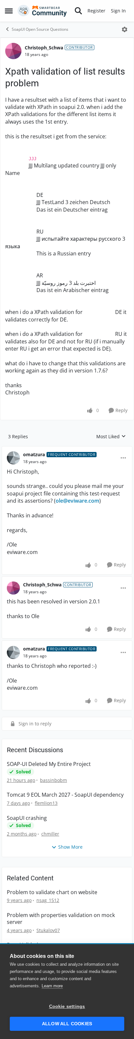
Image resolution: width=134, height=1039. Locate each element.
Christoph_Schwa (44, 47)
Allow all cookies (67, 1023)
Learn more (52, 985)
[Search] (78, 11)
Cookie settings (67, 1006)
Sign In (118, 11)
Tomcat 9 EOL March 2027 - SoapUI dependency (65, 794)
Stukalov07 (48, 930)
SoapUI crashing (27, 818)
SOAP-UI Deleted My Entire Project (49, 764)
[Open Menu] (124, 29)
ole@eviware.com (77, 500)
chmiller (50, 834)
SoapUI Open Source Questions (40, 29)
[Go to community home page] (42, 11)
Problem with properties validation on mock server (61, 919)
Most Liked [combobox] (111, 436)
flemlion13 (46, 803)
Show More (70, 847)
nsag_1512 (47, 900)
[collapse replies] (67, 449)
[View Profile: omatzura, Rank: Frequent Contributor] (13, 457)
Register (96, 11)
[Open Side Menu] (9, 11)
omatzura (34, 454)
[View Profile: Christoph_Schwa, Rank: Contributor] (13, 51)
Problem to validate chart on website (52, 892)
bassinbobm (53, 780)
